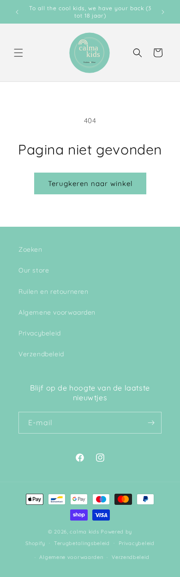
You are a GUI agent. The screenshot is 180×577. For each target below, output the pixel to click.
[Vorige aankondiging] (17, 12)
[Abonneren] (151, 423)
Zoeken (30, 249)
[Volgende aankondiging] (163, 12)
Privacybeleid (39, 333)
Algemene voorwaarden (57, 312)
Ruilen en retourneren (53, 291)
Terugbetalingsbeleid (82, 543)
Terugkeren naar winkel (90, 183)
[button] (18, 53)
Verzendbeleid (41, 354)
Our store (33, 270)
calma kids (84, 531)
